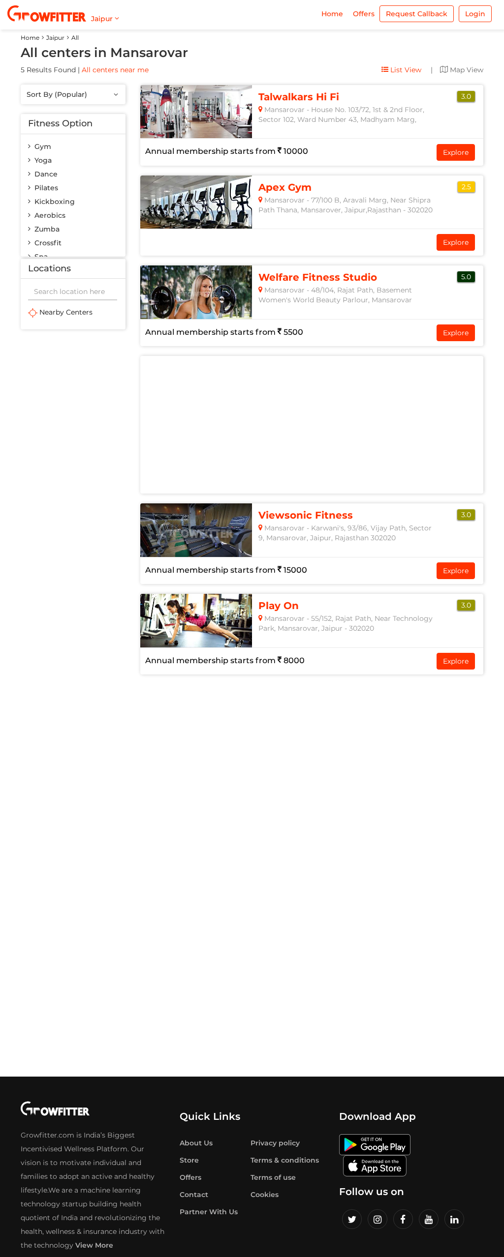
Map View (465, 69)
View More (94, 1245)
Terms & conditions (285, 1160)
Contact (194, 1194)
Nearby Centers (65, 312)
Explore (456, 152)
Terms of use (273, 1177)
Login (475, 13)
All (75, 37)
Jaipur (55, 37)
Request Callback (416, 13)
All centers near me (115, 69)
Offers (364, 13)
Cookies (265, 1194)
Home (332, 13)
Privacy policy (275, 1143)
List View (404, 69)
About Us (196, 1143)
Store (189, 1160)
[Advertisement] (73, 486)
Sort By (57, 94)
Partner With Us (209, 1211)
